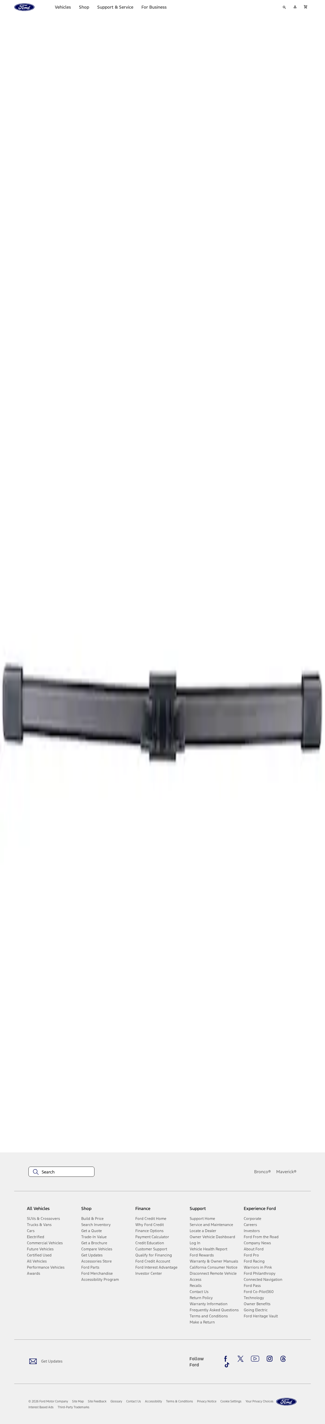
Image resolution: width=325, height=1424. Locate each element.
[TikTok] (227, 1365)
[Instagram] (270, 1359)
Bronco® (262, 1171)
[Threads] (283, 1359)
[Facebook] (227, 1359)
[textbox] (61, 1172)
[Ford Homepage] (286, 1401)
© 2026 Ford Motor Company (48, 1401)
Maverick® (286, 1171)
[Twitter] (240, 1359)
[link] (78, 1401)
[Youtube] (255, 1359)
